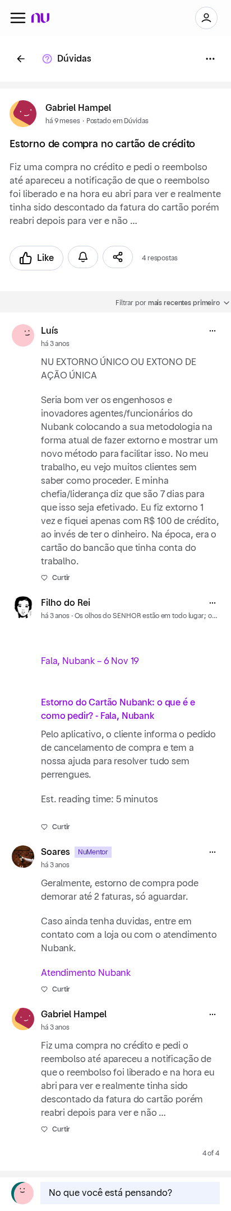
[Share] (118, 257)
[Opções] (210, 59)
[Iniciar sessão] (206, 18)
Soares (55, 852)
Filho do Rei (65, 603)
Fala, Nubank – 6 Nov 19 (90, 661)
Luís (49, 330)
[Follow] (83, 257)
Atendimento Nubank (86, 973)
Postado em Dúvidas (117, 121)
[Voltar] (21, 59)
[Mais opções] (212, 331)
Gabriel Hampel (78, 108)
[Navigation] (18, 18)
